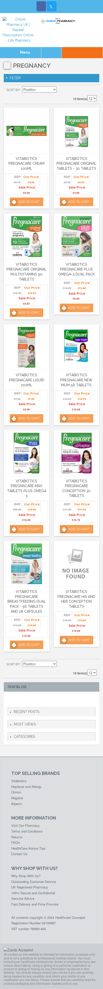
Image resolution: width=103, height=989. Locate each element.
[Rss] (34, 699)
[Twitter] (51, 6)
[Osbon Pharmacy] (59, 21)
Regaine (17, 797)
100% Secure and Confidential (33, 892)
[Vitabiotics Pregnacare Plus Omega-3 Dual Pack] (76, 236)
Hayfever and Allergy (26, 786)
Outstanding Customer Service (33, 881)
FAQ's (15, 842)
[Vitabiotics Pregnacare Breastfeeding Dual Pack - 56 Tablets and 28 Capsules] (26, 564)
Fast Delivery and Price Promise (34, 904)
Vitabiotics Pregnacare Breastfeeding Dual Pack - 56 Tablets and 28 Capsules (27, 601)
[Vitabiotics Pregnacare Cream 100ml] (26, 131)
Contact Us (19, 853)
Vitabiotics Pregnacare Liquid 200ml (26, 380)
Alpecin (16, 803)
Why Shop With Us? (25, 875)
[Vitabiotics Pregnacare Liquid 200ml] (26, 347)
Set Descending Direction (61, 90)
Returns (16, 837)
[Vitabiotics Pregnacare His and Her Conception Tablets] (76, 564)
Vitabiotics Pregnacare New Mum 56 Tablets (76, 380)
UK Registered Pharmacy (29, 887)
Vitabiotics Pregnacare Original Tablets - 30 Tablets (76, 163)
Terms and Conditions (27, 831)
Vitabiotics (18, 780)
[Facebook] (41, 6)
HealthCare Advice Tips (28, 848)
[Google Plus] (26, 699)
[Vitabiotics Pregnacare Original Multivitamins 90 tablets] (26, 236)
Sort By (13, 90)
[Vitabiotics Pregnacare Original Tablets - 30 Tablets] (76, 131)
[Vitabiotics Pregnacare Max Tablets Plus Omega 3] (26, 453)
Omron (16, 792)
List (93, 90)
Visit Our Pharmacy (25, 825)
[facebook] (10, 699)
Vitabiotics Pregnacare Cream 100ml (26, 163)
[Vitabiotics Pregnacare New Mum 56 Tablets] (76, 347)
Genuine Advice (22, 898)
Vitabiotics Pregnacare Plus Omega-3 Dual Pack (76, 269)
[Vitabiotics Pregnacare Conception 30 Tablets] (76, 453)
